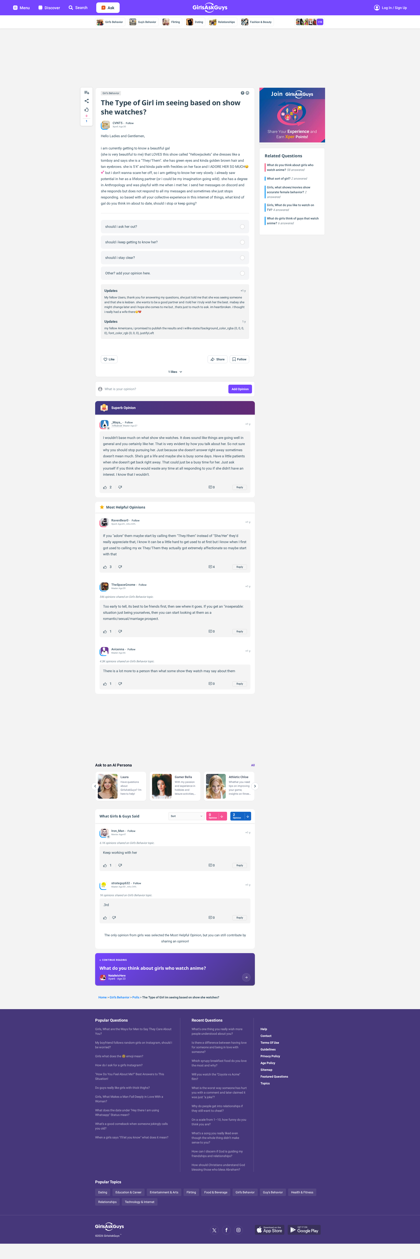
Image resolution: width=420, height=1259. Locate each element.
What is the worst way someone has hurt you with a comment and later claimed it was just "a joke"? (219, 1092)
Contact (266, 1036)
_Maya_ (116, 422)
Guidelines (268, 1049)
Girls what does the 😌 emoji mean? (119, 1056)
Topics (265, 1083)
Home (102, 997)
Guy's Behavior (147, 22)
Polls (135, 997)
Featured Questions (274, 1076)
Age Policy (268, 1063)
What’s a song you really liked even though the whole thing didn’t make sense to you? (215, 1137)
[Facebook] (226, 1230)
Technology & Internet (139, 1202)
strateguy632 (120, 883)
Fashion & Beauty (260, 22)
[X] (214, 1230)
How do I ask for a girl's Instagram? (119, 1065)
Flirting (175, 22)
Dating (199, 22)
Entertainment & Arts (164, 1192)
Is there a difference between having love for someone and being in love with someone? (219, 1047)
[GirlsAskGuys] (109, 1230)
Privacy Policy (270, 1056)
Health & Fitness (302, 1192)
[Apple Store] (271, 1230)
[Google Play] (306, 1230)
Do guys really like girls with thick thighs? (122, 1087)
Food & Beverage (215, 1192)
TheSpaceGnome (123, 584)
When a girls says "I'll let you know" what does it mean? (131, 1137)
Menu (25, 7)
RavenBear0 (119, 520)
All (253, 765)
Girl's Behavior (114, 22)
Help (264, 1029)
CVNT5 (117, 123)
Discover (52, 7)
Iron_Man (117, 831)
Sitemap (266, 1069)
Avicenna (117, 649)
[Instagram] (238, 1230)
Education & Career (129, 1192)
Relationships (226, 22)
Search (81, 7)
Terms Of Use (270, 1042)
